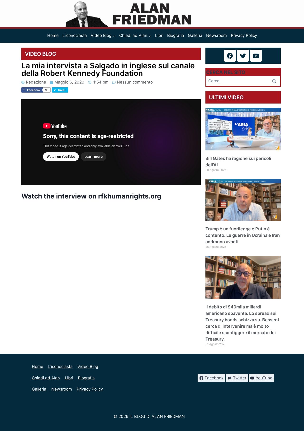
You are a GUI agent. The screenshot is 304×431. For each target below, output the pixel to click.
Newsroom (216, 35)
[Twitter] (243, 56)
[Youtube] (256, 56)
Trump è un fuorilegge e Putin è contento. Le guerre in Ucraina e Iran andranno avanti (242, 235)
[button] (113, 35)
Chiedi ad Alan (46, 378)
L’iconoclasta (74, 35)
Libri (159, 35)
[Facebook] (230, 56)
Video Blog (87, 366)
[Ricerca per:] (243, 81)
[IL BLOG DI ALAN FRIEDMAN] (152, 13)
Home (53, 35)
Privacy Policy (244, 35)
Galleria (195, 35)
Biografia (175, 35)
